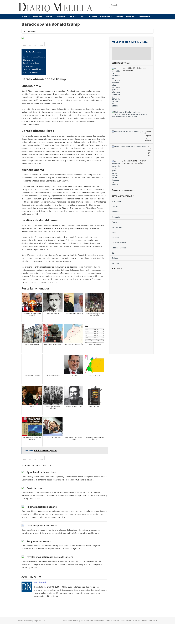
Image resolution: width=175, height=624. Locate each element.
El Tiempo (26, 17)
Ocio (113, 253)
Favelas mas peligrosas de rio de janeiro (50, 556)
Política (73, 17)
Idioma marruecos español (42, 506)
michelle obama (29, 66)
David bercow (34, 488)
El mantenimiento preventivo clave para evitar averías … (134, 162)
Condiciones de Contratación (118, 620)
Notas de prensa (119, 242)
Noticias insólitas (119, 248)
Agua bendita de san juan (41, 472)
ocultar (38, 52)
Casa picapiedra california (42, 525)
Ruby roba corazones (39, 541)
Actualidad (37, 17)
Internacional (106, 17)
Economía (61, 17)
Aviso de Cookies (140, 620)
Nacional (93, 17)
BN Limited (40, 582)
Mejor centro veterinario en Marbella (149, 150)
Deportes (119, 17)
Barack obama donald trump (34, 57)
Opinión (115, 258)
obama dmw (28, 60)
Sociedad (115, 263)
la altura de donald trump (33, 69)
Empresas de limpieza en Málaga (148, 135)
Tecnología (130, 17)
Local (82, 17)
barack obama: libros (31, 63)
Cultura (48, 17)
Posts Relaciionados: (30, 72)
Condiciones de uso (70, 620)
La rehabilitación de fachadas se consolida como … (136, 69)
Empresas (116, 222)
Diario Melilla (24, 620)
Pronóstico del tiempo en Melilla (129, 42)
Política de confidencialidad (92, 620)
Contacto (153, 620)
